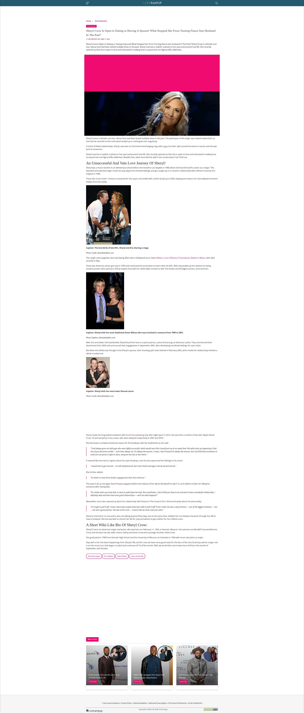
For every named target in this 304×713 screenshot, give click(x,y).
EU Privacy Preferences (178, 703)
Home (88, 21)
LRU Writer (92, 39)
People (119, 483)
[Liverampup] (153, 3)
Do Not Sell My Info (195, 703)
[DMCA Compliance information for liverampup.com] (211, 710)
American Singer (94, 556)
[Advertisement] (152, 71)
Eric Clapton (108, 556)
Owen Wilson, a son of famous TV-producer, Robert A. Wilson (178, 258)
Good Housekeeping (135, 435)
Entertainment (101, 21)
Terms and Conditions (111, 703)
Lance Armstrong (137, 556)
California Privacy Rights (157, 703)
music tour (99, 545)
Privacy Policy (126, 703)
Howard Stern (159, 501)
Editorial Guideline (140, 703)
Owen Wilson (122, 556)
